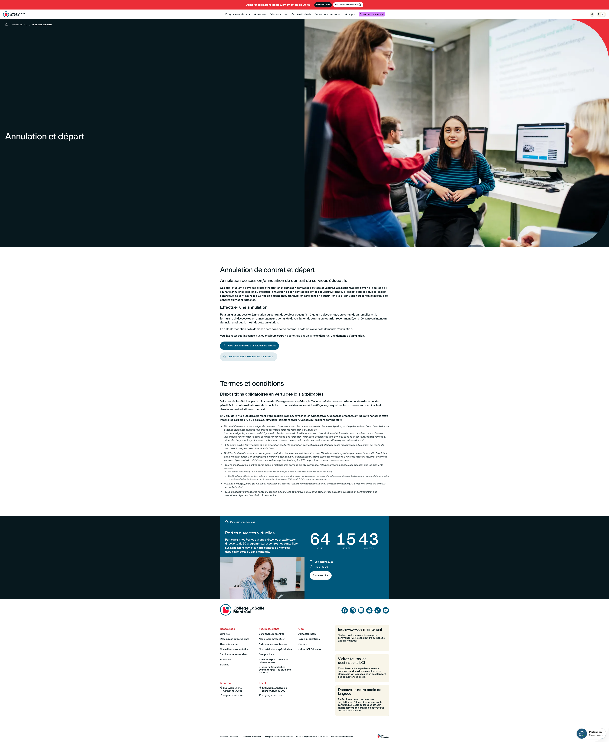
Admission (260, 14)
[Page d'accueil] (242, 614)
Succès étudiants (301, 14)
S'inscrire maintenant (372, 14)
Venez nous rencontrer (328, 14)
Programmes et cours (237, 14)
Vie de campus (278, 14)
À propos (350, 14)
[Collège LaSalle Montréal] (14, 14)
